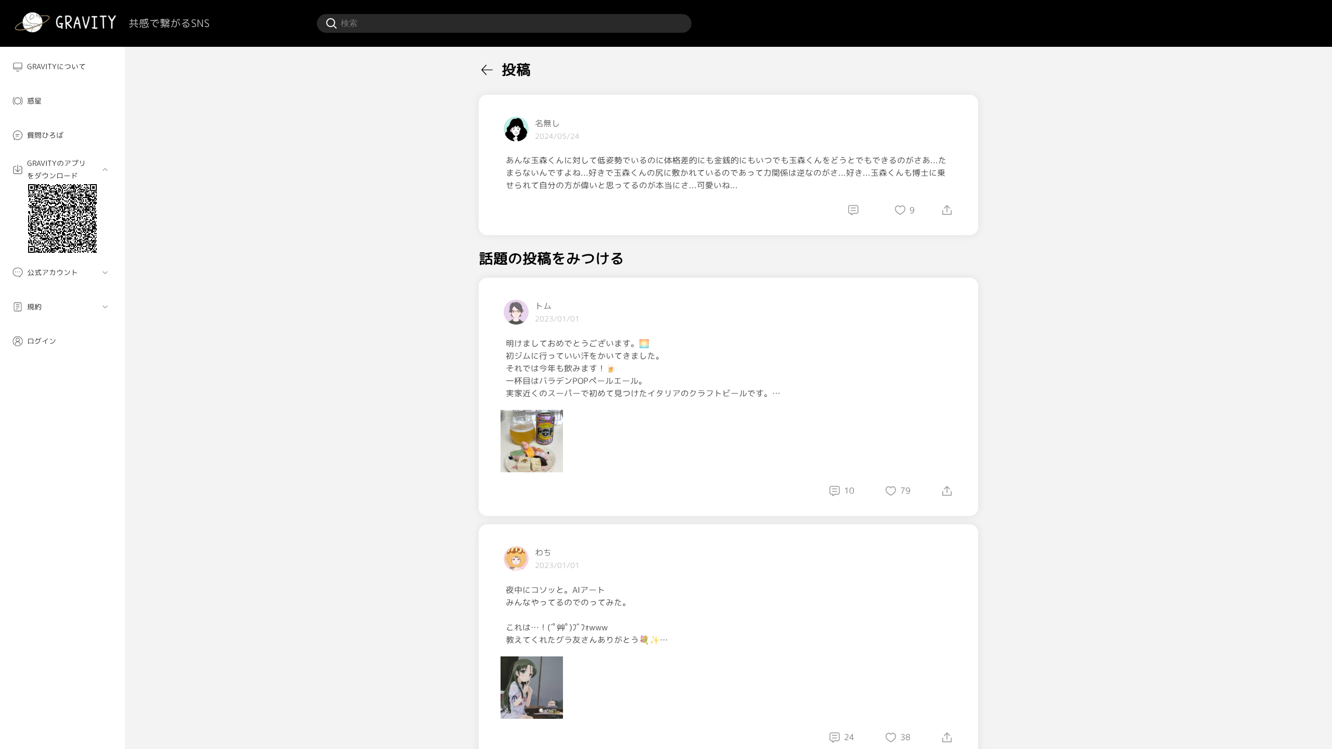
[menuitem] (62, 66)
